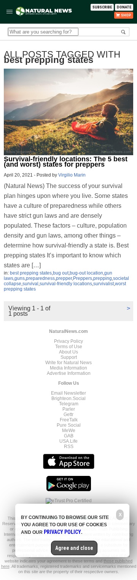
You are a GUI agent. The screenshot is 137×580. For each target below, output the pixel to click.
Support (69, 357)
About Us (68, 352)
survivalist (103, 283)
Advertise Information (69, 373)
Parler (68, 409)
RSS (68, 446)
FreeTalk (69, 420)
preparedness (40, 278)
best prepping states (31, 273)
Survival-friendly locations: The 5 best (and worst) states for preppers (65, 161)
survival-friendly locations (66, 283)
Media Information (68, 368)
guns (19, 278)
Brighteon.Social (68, 398)
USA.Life (68, 441)
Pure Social (69, 425)
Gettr (68, 414)
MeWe (68, 430)
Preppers (82, 278)
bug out (60, 273)
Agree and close (74, 548)
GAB (68, 436)
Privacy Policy (68, 341)
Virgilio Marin (72, 175)
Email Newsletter (68, 393)
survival (30, 283)
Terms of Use (68, 346)
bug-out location (86, 273)
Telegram (68, 403)
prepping (102, 278)
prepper (64, 278)
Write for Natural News (68, 362)
